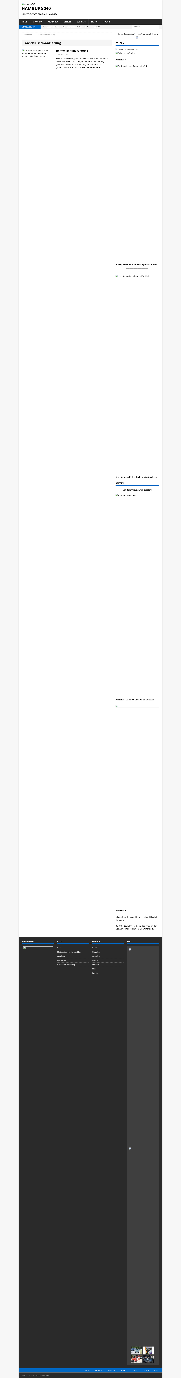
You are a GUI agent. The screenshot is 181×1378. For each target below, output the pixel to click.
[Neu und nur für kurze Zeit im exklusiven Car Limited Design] (148, 1350)
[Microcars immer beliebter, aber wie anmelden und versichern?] (136, 1350)
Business (81, 22)
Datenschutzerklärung (66, 964)
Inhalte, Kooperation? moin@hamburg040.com (137, 34)
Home (24, 22)
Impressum (61, 960)
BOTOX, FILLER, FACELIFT (126, 926)
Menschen (53, 22)
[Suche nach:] (145, 26)
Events (106, 22)
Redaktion (61, 956)
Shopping (38, 22)
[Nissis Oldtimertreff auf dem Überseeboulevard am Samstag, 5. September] (136, 1359)
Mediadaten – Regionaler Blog (69, 952)
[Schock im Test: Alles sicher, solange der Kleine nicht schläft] (148, 1359)
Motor (94, 22)
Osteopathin (132, 917)
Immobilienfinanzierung (72, 50)
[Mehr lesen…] (96, 67)
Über (59, 948)
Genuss (67, 22)
